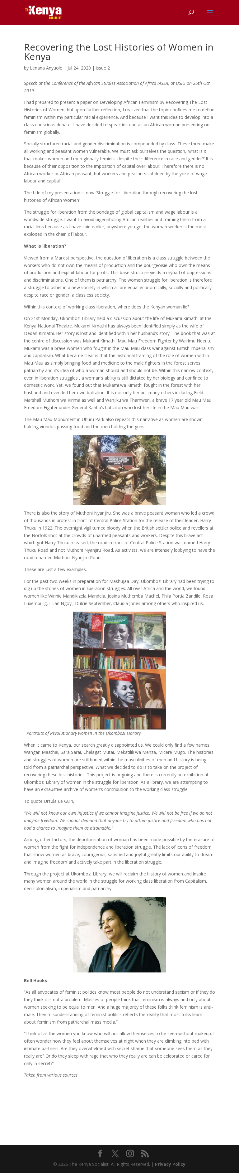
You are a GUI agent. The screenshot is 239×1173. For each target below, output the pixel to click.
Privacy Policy (170, 1164)
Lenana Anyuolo (46, 68)
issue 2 (103, 68)
